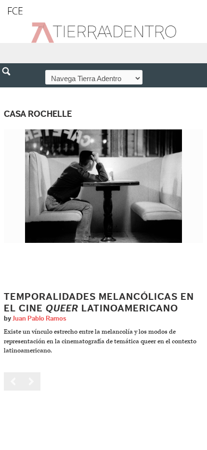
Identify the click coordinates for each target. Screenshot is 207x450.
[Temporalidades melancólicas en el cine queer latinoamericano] (103, 186)
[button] (9, 92)
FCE (15, 10)
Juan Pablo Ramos (39, 318)
